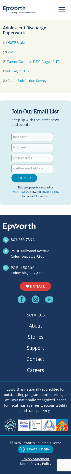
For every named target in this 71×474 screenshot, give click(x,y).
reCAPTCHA (20, 191)
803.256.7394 (23, 239)
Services (35, 315)
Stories (35, 337)
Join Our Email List (35, 111)
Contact (35, 359)
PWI (11, 52)
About (35, 326)
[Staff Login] (35, 449)
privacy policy (50, 191)
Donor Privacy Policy (35, 464)
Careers (35, 370)
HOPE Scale (16, 43)
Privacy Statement (35, 459)
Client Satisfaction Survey (27, 81)
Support (35, 348)
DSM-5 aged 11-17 (16, 71)
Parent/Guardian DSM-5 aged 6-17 (33, 62)
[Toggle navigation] (61, 9)
